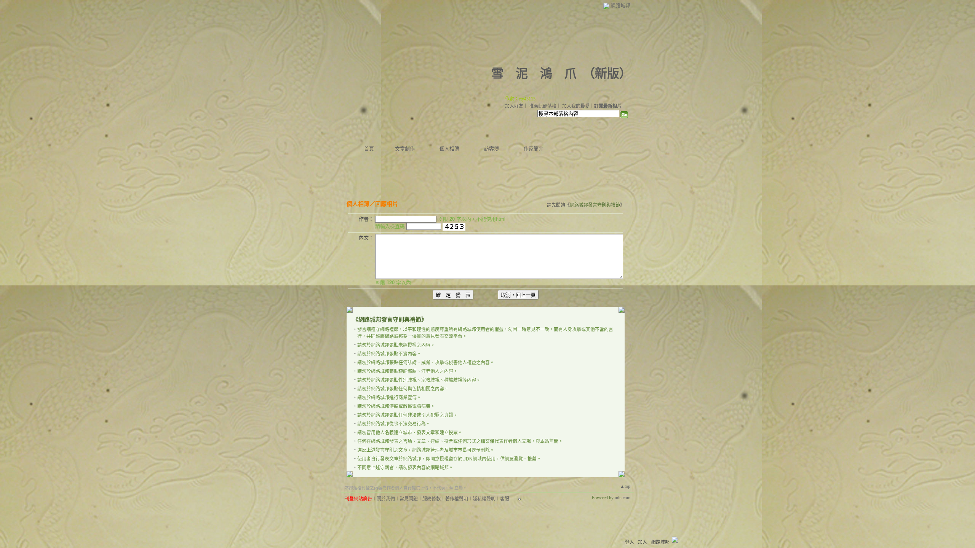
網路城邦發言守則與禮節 (595, 205)
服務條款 (431, 499)
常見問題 (409, 499)
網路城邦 (620, 5)
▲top (625, 486)
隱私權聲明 (484, 499)
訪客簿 (491, 148)
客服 (504, 499)
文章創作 (405, 148)
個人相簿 (449, 148)
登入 (629, 542)
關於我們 (386, 499)
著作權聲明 (456, 499)
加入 (642, 542)
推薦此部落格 (542, 106)
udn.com (622, 497)
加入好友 (514, 106)
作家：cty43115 (520, 99)
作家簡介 (533, 148)
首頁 (369, 148)
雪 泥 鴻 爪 (534, 73)
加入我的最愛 (576, 106)
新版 (607, 73)
